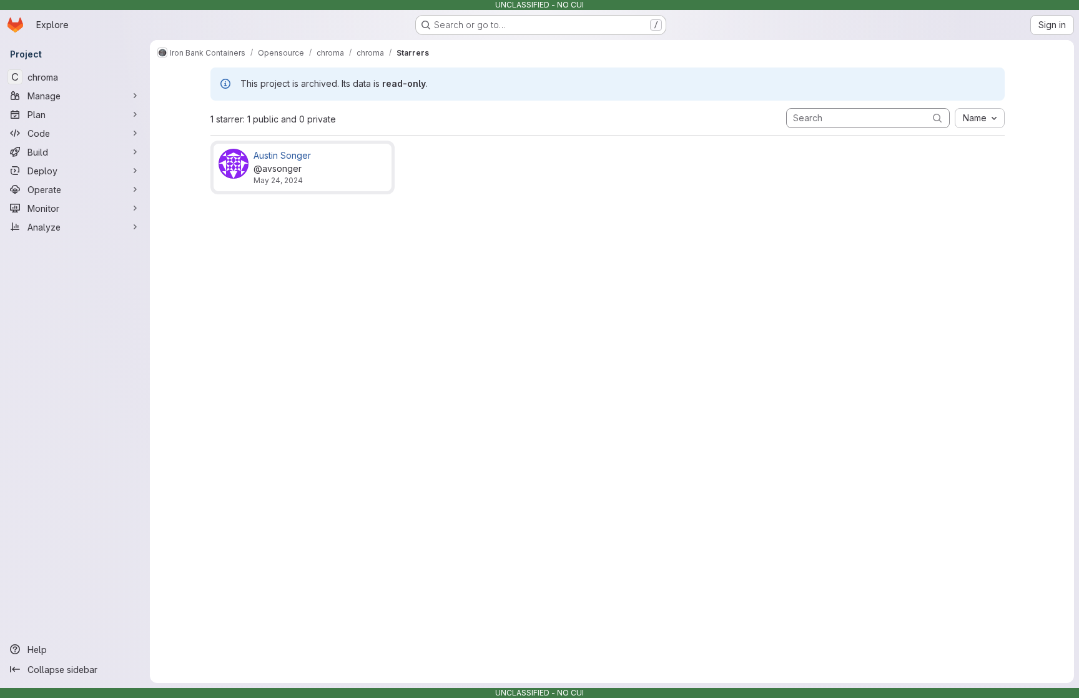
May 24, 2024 (278, 180)
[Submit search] (937, 118)
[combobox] (980, 118)
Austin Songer (282, 155)
